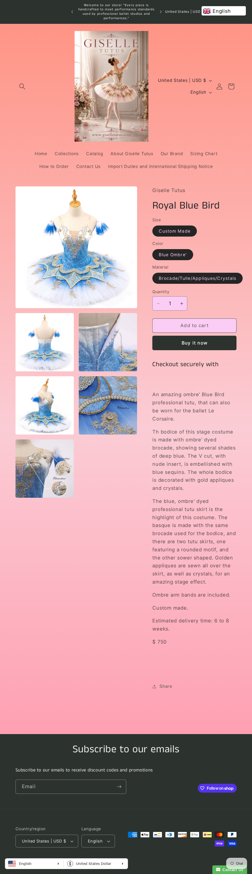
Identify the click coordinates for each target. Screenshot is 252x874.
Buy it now (195, 343)
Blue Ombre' (173, 254)
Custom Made (174, 231)
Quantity (160, 291)
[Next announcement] (160, 12)
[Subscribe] (119, 787)
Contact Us (231, 870)
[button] (22, 86)
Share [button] (165, 686)
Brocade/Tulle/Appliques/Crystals (197, 278)
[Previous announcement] (72, 12)
